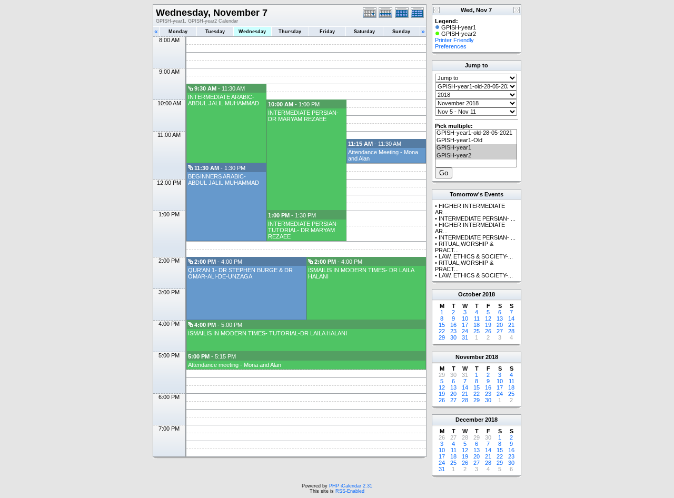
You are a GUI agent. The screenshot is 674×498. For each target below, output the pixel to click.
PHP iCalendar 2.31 (350, 486)
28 (511, 331)
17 (465, 325)
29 (442, 337)
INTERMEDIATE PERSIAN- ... (477, 218)
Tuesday (215, 31)
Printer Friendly (454, 40)
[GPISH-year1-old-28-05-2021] (476, 133)
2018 (488, 294)
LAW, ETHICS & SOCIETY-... (476, 256)
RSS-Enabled (349, 491)
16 (453, 325)
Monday (177, 31)
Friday (327, 31)
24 (465, 331)
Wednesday (252, 31)
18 (476, 325)
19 (488, 325)
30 (453, 337)
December (469, 419)
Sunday (401, 31)
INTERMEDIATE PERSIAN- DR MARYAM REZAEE (303, 115)
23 (453, 331)
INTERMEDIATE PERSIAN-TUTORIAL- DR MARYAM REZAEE (303, 230)
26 (488, 331)
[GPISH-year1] (476, 148)
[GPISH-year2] (476, 156)
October (469, 294)
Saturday (364, 31)
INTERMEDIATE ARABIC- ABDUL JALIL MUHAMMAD (223, 100)
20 (500, 325)
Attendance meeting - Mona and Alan (234, 365)
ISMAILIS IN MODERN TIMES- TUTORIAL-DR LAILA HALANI (267, 333)
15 (442, 325)
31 (465, 337)
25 (476, 331)
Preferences (451, 46)
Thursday (290, 31)
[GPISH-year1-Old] (476, 140)
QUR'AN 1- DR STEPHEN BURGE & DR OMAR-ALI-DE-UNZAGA (240, 273)
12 (488, 318)
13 (500, 318)
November (469, 357)
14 (511, 318)
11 (477, 318)
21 (511, 325)
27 (500, 331)
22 (442, 331)
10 (465, 318)
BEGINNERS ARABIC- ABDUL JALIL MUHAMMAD (223, 179)
